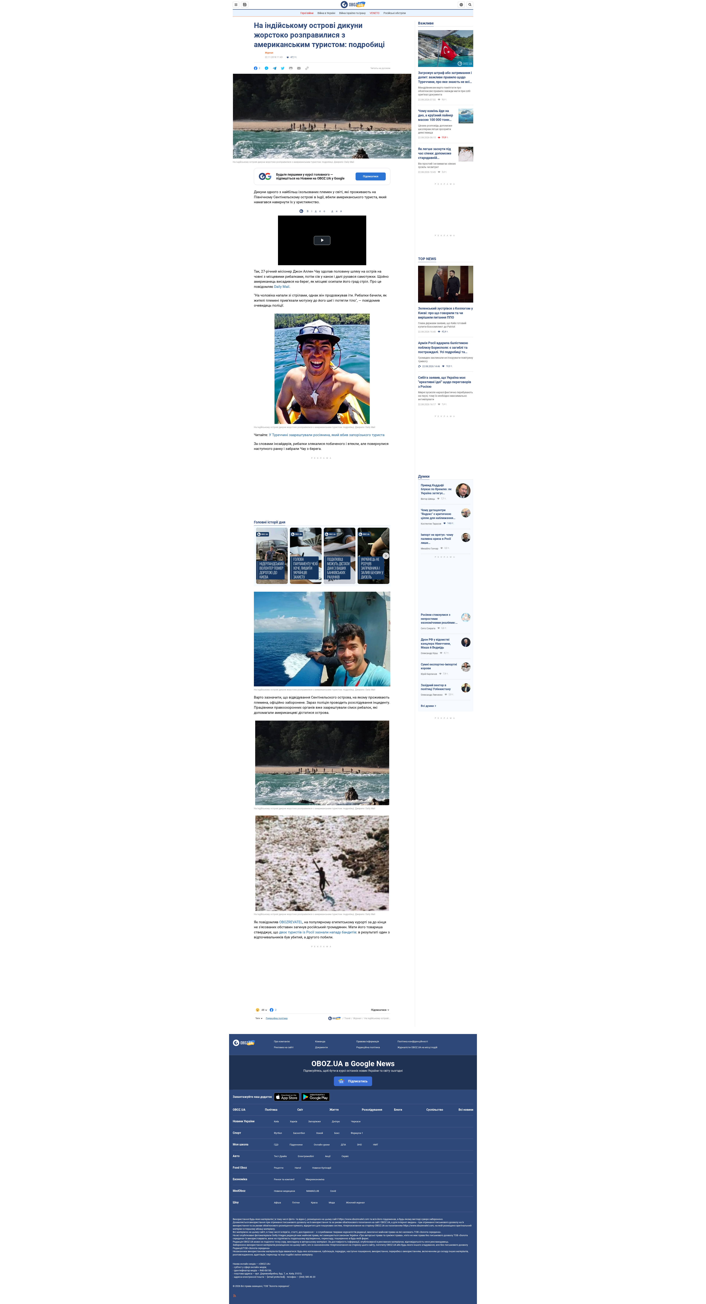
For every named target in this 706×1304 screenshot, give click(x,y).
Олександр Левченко (432, 695)
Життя (334, 1109)
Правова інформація (367, 1041)
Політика (271, 1109)
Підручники (296, 1144)
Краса (314, 1202)
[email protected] (275, 1276)
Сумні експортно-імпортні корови (439, 666)
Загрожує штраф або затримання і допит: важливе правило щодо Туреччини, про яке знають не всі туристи (445, 77)
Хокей (319, 1133)
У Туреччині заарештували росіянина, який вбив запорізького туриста (326, 435)
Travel (347, 1018)
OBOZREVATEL (290, 922)
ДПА (343, 1144)
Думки (423, 476)
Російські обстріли (395, 13)
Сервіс (345, 1156)
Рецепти (279, 1167)
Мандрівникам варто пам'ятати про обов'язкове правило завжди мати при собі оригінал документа (444, 91)
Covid (333, 1191)
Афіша (277, 1202)
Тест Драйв (280, 1156)
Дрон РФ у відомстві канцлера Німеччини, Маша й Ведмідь (436, 643)
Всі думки (427, 706)
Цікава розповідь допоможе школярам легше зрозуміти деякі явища (435, 129)
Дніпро (336, 1121)
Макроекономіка (315, 1179)
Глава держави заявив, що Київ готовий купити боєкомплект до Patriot (442, 325)
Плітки (296, 1202)
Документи (321, 1047)
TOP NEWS (427, 259)
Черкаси (356, 1121)
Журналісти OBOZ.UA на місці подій (417, 1047)
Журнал (269, 52)
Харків (293, 1121)
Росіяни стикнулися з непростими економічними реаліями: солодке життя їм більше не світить (438, 619)
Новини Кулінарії (321, 1167)
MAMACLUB (312, 1191)
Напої (298, 1167)
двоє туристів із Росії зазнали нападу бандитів (317, 932)
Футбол (278, 1133)
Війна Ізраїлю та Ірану (352, 13)
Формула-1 (357, 1133)
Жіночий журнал (355, 1202)
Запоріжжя (314, 1121)
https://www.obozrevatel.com (353, 1219)
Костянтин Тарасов (431, 524)
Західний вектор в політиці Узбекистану (436, 687)
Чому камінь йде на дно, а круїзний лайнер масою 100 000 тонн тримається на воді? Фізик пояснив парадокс (435, 115)
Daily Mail (281, 287)
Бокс (337, 1133)
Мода (332, 1202)
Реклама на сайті (283, 1047)
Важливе (426, 23)
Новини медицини (284, 1191)
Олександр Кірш (429, 653)
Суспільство (434, 1109)
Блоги (398, 1109)
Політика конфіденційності (412, 1041)
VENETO (374, 13)
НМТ (375, 1144)
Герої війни (306, 13)
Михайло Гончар (429, 548)
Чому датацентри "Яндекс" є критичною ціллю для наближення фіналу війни (437, 514)
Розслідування (372, 1109)
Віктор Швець (428, 499)
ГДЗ (276, 1144)
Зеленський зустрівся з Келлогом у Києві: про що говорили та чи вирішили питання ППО (445, 312)
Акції (327, 1156)
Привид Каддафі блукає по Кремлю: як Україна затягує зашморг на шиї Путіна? (436, 489)
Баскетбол (299, 1133)
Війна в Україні (326, 13)
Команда (320, 1041)
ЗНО (359, 1144)
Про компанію (282, 1041)
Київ (276, 1121)
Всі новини (466, 1109)
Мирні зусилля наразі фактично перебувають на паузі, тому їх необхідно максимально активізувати (445, 396)
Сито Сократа (428, 628)
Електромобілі (306, 1156)
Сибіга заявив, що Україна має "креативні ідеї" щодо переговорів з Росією (444, 382)
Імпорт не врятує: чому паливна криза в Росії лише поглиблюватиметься (437, 539)
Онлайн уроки (322, 1144)
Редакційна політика (277, 1018)
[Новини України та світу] (334, 1019)
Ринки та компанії (284, 1179)
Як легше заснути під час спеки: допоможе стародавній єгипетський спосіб (434, 153)
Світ (300, 1109)
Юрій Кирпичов (429, 674)
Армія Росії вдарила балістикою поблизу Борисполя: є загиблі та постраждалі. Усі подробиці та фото (443, 347)
